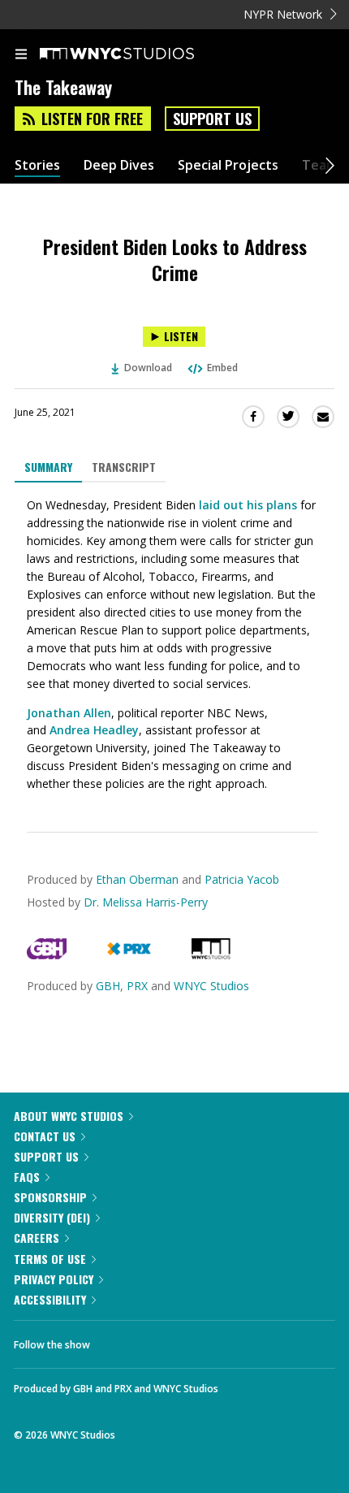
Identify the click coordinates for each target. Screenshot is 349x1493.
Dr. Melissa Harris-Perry (146, 902)
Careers (36, 1237)
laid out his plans (248, 505)
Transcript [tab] (124, 466)
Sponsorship (50, 1196)
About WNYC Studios (68, 1115)
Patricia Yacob (242, 879)
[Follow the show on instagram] (207, 1340)
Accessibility (50, 1299)
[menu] (21, 55)
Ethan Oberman (137, 879)
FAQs (27, 1176)
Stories (37, 165)
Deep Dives (119, 165)
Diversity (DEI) (52, 1217)
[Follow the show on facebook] (118, 1340)
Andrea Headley (94, 730)
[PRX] (128, 955)
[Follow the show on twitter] (163, 1340)
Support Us (212, 118)
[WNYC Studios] (211, 955)
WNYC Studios (211, 985)
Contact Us (44, 1136)
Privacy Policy (53, 1278)
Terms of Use (50, 1258)
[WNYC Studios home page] (137, 54)
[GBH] (47, 955)
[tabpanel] (174, 645)
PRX (137, 985)
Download (148, 367)
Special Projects (228, 165)
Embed (222, 367)
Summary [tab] (48, 466)
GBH (108, 985)
